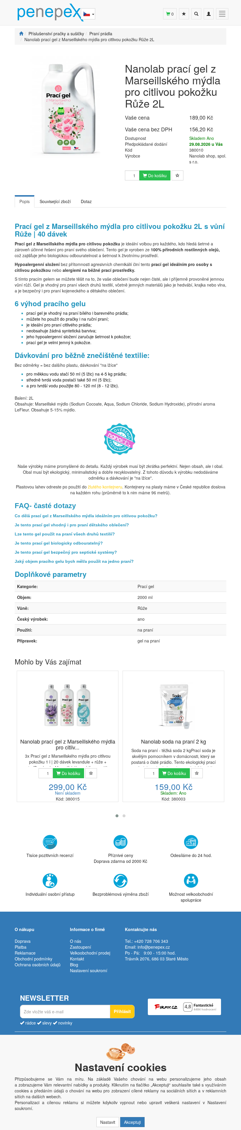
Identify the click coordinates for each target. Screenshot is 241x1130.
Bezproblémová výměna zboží (121, 894)
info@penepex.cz (154, 947)
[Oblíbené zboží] (184, 13)
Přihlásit (122, 1011)
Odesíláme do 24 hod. (191, 855)
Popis (24, 201)
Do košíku (157, 175)
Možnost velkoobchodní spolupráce (191, 897)
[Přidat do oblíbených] (177, 175)
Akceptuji (132, 1122)
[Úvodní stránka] (21, 33)
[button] (116, 816)
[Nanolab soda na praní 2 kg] (173, 705)
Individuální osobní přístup (50, 894)
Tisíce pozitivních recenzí (49, 855)
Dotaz (86, 201)
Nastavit (107, 1122)
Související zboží (55, 201)
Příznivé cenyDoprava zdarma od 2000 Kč (120, 858)
